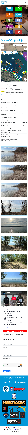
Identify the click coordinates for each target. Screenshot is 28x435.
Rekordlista (9, 15)
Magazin (18, 27)
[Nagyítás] (2, 45)
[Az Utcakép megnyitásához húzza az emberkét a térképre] (2, 52)
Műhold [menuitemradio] (23, 45)
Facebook (9, 33)
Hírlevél (18, 21)
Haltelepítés (9, 315)
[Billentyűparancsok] (10, 81)
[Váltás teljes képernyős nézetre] (25, 49)
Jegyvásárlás (9, 9)
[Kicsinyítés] (2, 48)
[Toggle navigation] (25, 2)
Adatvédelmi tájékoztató (14, 378)
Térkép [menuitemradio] (16, 45)
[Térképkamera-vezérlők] (25, 79)
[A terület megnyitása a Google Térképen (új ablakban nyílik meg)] (3, 81)
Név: (4, 342)
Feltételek (25, 81)
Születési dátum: (6, 358)
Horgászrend (18, 9)
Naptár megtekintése (7, 327)
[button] (14, 71)
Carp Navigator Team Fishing (13, 311)
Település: (5, 347)
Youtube (18, 33)
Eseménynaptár (9, 27)
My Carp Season (18, 15)
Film (9, 21)
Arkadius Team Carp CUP (12, 324)
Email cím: (5, 353)
